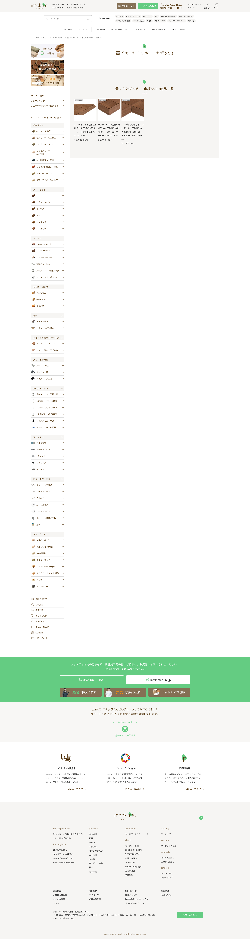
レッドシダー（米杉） (46, 566)
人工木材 (46, 37)
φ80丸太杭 (41, 299)
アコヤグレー (42, 586)
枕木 (35, 316)
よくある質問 (41, 615)
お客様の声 (140, 29)
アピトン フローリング (46, 343)
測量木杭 (40, 306)
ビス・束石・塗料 (41, 479)
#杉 (156, 16)
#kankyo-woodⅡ (168, 16)
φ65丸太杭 (41, 292)
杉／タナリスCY (43, 131)
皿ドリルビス (42, 504)
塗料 (38, 524)
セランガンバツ (43, 202)
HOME (37, 37)
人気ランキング (38, 101)
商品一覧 (68, 29)
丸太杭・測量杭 (40, 287)
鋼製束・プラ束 (40, 388)
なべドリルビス (43, 511)
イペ (38, 215)
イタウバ (40, 208)
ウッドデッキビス (44, 484)
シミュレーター (159, 29)
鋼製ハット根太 (43, 264)
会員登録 (39, 632)
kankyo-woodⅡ (43, 244)
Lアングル (40, 456)
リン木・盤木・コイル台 (47, 350)
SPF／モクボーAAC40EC (47, 180)
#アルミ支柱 (138, 20)
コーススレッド (43, 491)
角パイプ (40, 469)
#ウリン (119, 16)
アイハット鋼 (42, 372)
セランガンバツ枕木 (45, 328)
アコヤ (39, 579)
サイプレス (41, 222)
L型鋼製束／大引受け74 (46, 407)
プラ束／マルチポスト (46, 420)
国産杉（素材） (43, 540)
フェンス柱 (38, 437)
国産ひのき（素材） (45, 546)
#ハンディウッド (186, 16)
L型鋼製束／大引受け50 (46, 414)
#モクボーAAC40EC (176, 20)
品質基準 (39, 610)
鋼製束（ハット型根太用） (48, 270)
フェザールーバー (44, 257)
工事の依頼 (100, 29)
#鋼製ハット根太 (123, 20)
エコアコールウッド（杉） (48, 573)
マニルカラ (41, 228)
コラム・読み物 (42, 627)
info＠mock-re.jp (67, 918)
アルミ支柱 (41, 442)
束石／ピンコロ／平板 (46, 518)
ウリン (39, 195)
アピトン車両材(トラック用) (46, 338)
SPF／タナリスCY (44, 173)
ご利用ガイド (41, 604)
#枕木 (149, 20)
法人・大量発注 (179, 29)
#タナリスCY (160, 20)
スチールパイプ (43, 449)
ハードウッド (39, 190)
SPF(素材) (41, 553)
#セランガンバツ (133, 16)
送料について (41, 599)
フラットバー (42, 462)
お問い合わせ (41, 638)
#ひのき (191, 20)
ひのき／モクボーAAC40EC (44, 152)
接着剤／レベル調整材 (46, 427)
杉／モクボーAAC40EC (46, 137)
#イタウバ (147, 16)
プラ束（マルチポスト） (47, 277)
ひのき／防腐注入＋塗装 (47, 166)
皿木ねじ (40, 498)
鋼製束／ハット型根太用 (47, 394)
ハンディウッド (58, 37)
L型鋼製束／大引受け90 (46, 400)
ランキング (83, 29)
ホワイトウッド (43, 559)
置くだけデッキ (73, 37)
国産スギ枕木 (42, 321)
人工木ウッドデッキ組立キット (45, 106)
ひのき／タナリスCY (45, 144)
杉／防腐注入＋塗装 (45, 160)
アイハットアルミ (44, 378)
